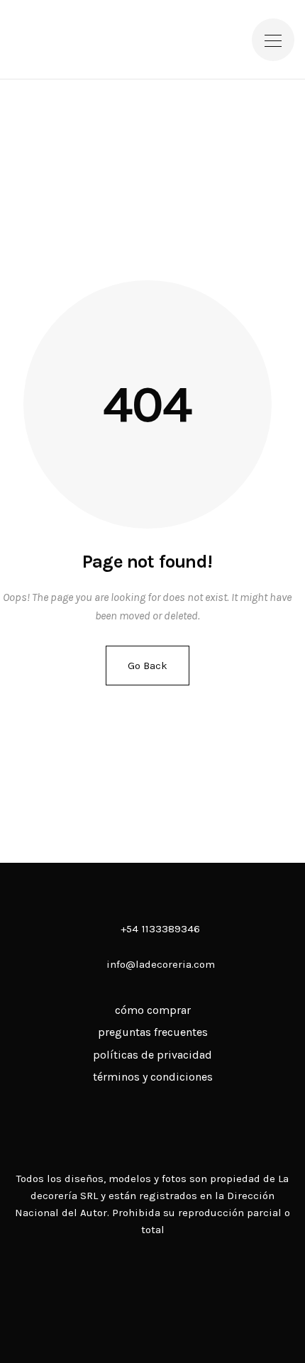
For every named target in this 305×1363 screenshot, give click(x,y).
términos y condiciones (153, 1076)
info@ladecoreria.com (160, 964)
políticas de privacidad (152, 1054)
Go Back (147, 665)
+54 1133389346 (158, 928)
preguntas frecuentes (153, 1032)
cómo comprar (153, 1010)
